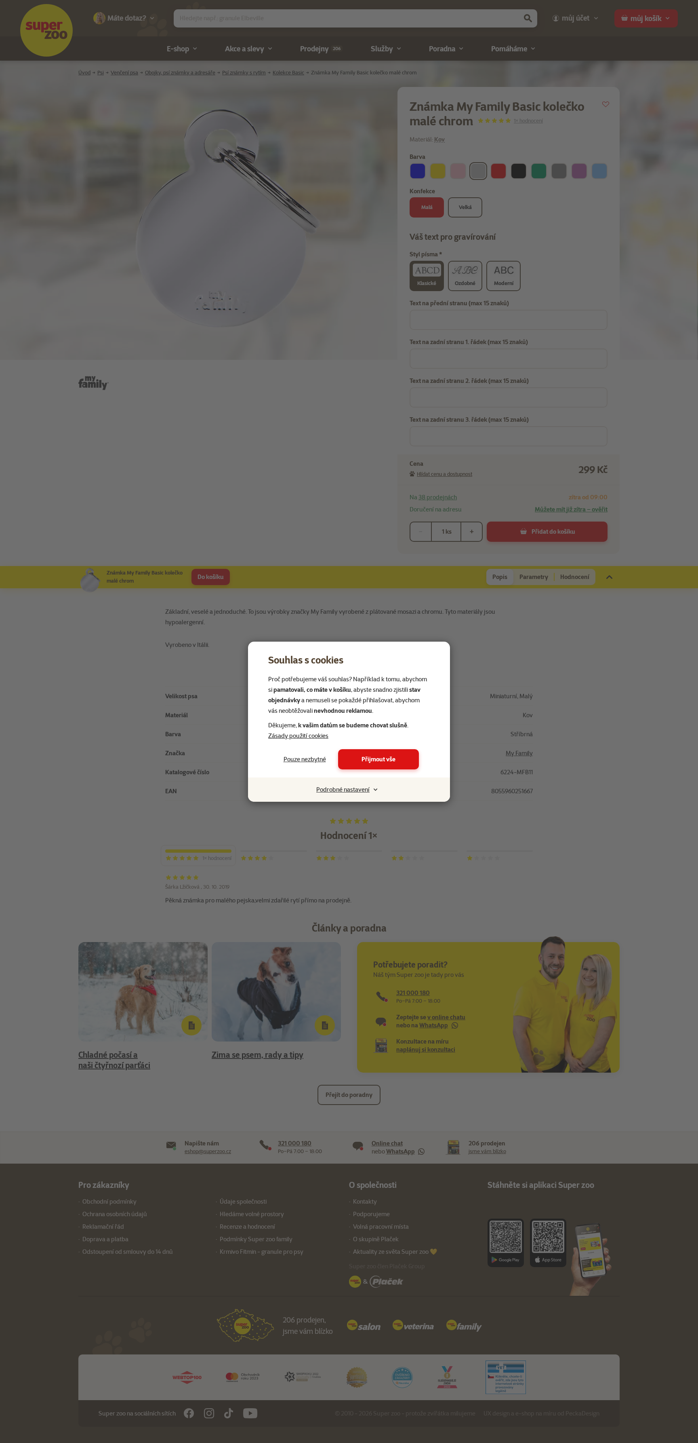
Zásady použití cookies (298, 736)
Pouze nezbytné (305, 759)
